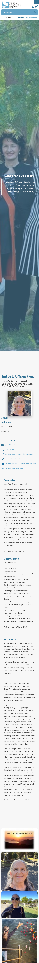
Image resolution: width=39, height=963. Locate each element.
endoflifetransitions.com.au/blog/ (13, 468)
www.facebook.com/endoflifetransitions (19, 454)
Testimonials (11, 639)
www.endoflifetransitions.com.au (16, 459)
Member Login (32, 17)
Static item (33, 7)
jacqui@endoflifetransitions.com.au (17, 445)
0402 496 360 (9, 449)
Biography (9, 480)
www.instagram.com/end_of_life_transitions (20, 463)
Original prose (11, 558)
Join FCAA (21, 17)
